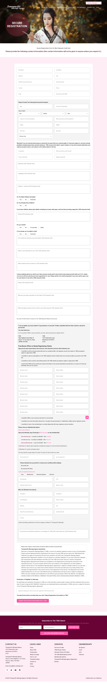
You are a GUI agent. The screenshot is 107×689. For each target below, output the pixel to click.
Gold (80, 652)
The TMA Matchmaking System (63, 654)
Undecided (33, 199)
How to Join (33, 657)
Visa (22, 474)
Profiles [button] (71, 7)
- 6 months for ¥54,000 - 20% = (36, 439)
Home (38, 7)
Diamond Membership (26, 442)
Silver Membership (26, 436)
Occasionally (33, 227)
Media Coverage (34, 654)
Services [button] (52, 7)
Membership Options (60, 657)
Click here (21, 446)
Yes (21, 199)
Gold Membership (25, 439)
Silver (80, 650)
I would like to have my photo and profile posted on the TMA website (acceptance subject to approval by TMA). (49, 361)
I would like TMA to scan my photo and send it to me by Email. (37, 418)
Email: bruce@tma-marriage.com (14, 666)
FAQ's (31, 664)
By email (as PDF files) (27, 468)
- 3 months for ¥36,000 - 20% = (36, 436)
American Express (41, 474)
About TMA (33, 650)
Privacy (32, 666)
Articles (56, 661)
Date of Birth (22, 111)
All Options (82, 647)
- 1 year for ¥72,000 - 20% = (36, 442)
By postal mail (24, 465)
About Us (44, 7)
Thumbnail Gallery (35, 659)
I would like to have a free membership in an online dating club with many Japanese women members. (47, 424)
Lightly (42, 227)
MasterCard (30, 474)
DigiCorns (99, 678)
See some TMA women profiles (54, 633)
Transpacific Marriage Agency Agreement (65, 659)
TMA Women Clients (60, 650)
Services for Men (59, 647)
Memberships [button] (61, 7)
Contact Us (90, 7)
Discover (52, 474)
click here (19, 276)
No (26, 199)
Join (97, 7)
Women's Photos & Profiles (61, 652)
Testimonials (81, 7)
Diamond (81, 654)
